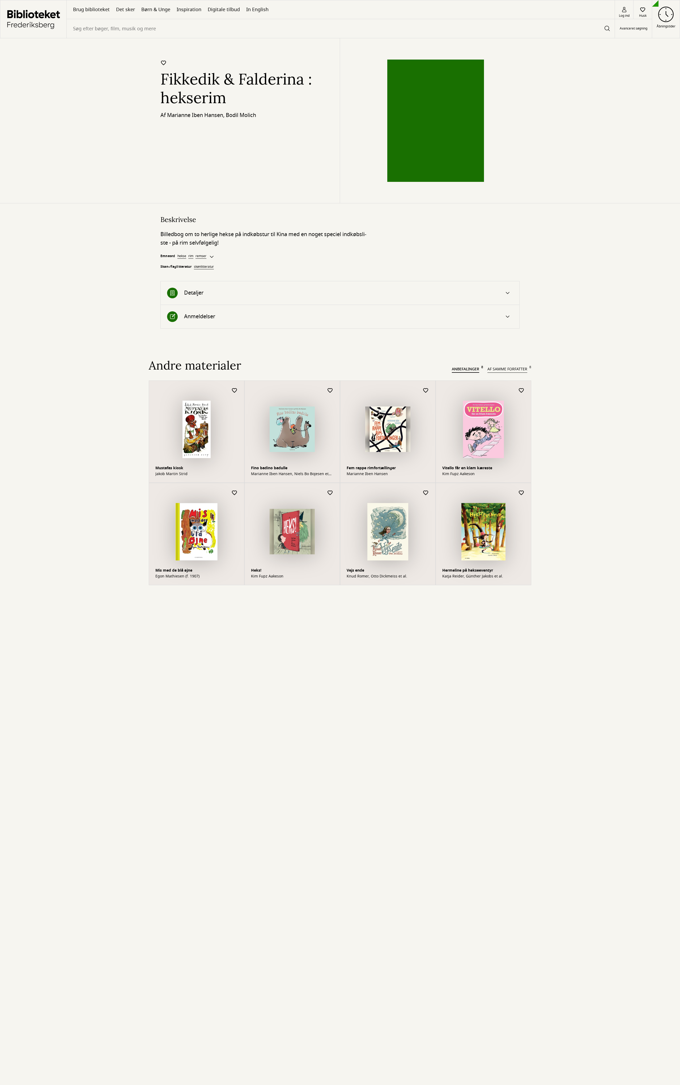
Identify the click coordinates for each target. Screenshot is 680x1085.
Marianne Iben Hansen (195, 115)
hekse (181, 256)
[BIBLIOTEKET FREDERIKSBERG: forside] (33, 19)
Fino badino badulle (269, 468)
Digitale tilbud (224, 9)
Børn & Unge (155, 9)
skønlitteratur (204, 266)
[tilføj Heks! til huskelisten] (330, 493)
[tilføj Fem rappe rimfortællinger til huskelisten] (426, 390)
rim (190, 256)
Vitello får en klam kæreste (467, 468)
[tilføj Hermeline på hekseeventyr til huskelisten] (521, 493)
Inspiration (189, 9)
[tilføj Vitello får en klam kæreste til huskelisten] (521, 390)
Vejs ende (355, 570)
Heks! (256, 570)
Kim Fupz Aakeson (458, 474)
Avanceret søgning (633, 28)
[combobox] (341, 28)
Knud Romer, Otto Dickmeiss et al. (377, 576)
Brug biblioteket (91, 9)
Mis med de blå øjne (173, 570)
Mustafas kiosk (169, 468)
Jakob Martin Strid (171, 474)
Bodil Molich (241, 115)
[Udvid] (212, 257)
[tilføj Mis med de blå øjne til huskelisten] (234, 493)
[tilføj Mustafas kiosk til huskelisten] (234, 390)
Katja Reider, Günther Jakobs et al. (472, 576)
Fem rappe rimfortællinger (371, 468)
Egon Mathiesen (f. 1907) (177, 576)
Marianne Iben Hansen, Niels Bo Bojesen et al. (290, 474)
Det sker (125, 9)
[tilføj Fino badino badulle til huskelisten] (330, 390)
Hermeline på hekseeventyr (467, 570)
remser (201, 256)
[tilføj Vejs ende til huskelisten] (426, 493)
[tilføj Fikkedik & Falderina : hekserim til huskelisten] (163, 63)
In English (257, 9)
